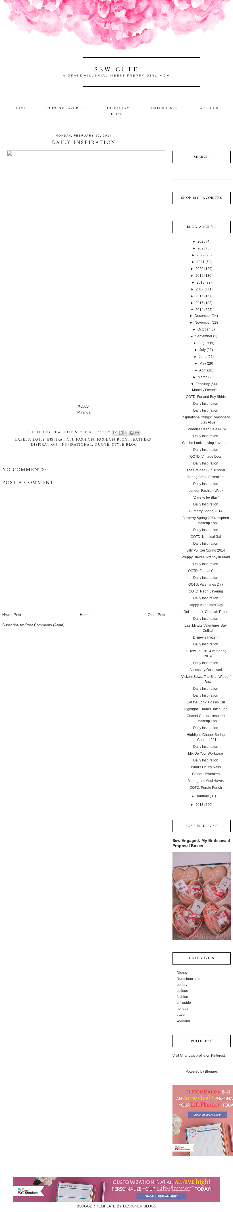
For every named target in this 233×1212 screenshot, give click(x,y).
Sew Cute (116, 70)
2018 (201, 282)
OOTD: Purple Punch (206, 788)
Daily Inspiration (205, 404)
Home (20, 108)
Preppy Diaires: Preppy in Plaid (206, 557)
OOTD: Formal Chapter (206, 571)
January (202, 796)
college (182, 991)
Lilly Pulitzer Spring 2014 (205, 550)
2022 (201, 255)
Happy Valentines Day (206, 605)
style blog (124, 444)
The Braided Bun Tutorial (205, 470)
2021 (201, 262)
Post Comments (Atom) (44, 625)
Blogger (211, 1071)
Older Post (156, 615)
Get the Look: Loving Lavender (206, 443)
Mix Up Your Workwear (205, 753)
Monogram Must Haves (206, 781)
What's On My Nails (206, 767)
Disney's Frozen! (206, 637)
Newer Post (11, 615)
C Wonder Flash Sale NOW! (205, 429)
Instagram (118, 108)
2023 (201, 248)
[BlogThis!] (121, 432)
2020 (199, 269)
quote (102, 444)
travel (181, 1015)
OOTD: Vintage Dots (205, 457)
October (203, 329)
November (203, 323)
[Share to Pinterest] (137, 432)
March (202, 377)
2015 (199, 303)
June (203, 357)
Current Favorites (66, 108)
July (202, 350)
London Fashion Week (205, 491)
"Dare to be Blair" (206, 497)
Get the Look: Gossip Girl (206, 702)
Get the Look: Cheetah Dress (206, 612)
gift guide (184, 1003)
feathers (140, 439)
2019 (199, 276)
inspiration (44, 444)
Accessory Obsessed (206, 670)
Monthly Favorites (205, 390)
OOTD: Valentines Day (205, 585)
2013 (199, 805)
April (202, 370)
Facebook (208, 108)
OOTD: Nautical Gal (206, 537)
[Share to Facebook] (131, 432)
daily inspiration (53, 439)
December (203, 316)
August (203, 343)
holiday (182, 1009)
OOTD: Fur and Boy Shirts (206, 397)
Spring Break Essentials (205, 477)
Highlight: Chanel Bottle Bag (206, 709)
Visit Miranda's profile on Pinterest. (199, 1056)
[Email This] (115, 432)
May (202, 364)
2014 (199, 310)
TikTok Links (164, 108)
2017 (200, 289)
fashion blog (112, 439)
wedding (183, 1021)
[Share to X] (126, 432)
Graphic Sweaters (206, 774)
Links (116, 114)
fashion (85, 439)
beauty (182, 985)
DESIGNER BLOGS (139, 1206)
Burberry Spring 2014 (205, 511)
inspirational (76, 444)
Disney (182, 973)
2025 (201, 241)
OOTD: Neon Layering (206, 591)
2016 (199, 296)
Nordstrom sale (188, 979)
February (203, 384)
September (203, 336)
